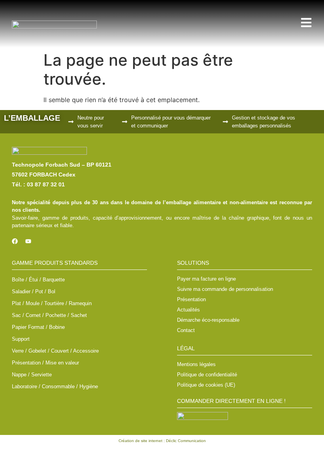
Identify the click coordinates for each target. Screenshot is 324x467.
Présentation (191, 299)
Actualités (188, 310)
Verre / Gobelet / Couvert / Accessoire (55, 351)
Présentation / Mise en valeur (45, 363)
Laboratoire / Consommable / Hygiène (55, 386)
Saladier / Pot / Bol (33, 291)
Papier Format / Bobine (38, 327)
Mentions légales (196, 364)
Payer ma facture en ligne (206, 279)
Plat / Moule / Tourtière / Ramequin (52, 303)
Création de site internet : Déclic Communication (162, 441)
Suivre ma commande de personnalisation (225, 289)
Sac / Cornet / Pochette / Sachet (49, 315)
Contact (186, 330)
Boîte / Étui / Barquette (38, 280)
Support (21, 339)
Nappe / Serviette (32, 375)
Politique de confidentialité (207, 375)
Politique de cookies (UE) (206, 385)
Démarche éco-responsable (208, 320)
